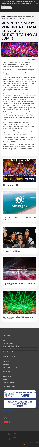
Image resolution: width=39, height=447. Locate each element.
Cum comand (8, 343)
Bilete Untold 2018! (10, 185)
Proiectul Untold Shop (11, 251)
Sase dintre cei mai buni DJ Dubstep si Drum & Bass (18, 318)
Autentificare (8, 376)
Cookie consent (8, 382)
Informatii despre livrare (12, 346)
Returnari (6, 364)
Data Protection (9, 352)
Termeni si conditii (9, 349)
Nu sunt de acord (19, 8)
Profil (5, 379)
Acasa (3, 16)
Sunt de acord (6, 8)
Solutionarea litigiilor (10, 367)
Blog (8, 16)
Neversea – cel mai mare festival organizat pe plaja (19, 218)
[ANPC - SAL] (20, 394)
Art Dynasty (33, 443)
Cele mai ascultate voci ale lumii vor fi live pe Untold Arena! (19, 284)
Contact (6, 361)
